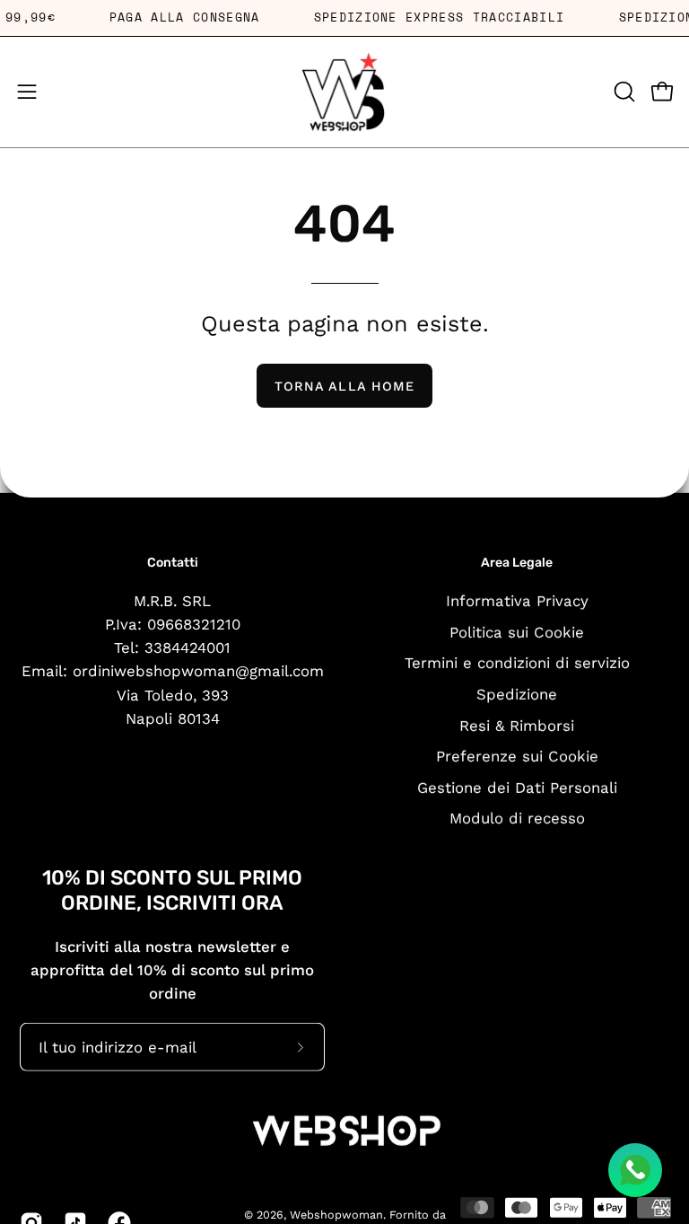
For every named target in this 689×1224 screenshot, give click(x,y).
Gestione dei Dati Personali (517, 787)
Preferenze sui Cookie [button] (517, 756)
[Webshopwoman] (344, 92)
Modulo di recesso (517, 818)
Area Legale (517, 562)
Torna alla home (344, 386)
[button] (622, 91)
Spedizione (516, 693)
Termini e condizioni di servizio (517, 663)
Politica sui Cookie (516, 631)
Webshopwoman (336, 1213)
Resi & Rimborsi (516, 725)
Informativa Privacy (517, 600)
